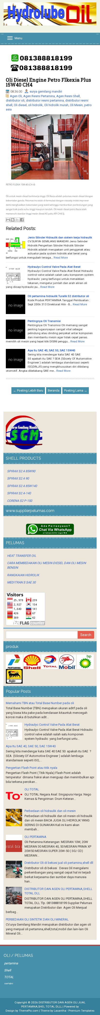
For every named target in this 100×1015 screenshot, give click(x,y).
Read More (61, 257)
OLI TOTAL (32, 789)
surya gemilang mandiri (46, 91)
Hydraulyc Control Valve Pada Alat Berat (54, 266)
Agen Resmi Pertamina (39, 96)
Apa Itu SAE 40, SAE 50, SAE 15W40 (51, 350)
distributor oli (15, 100)
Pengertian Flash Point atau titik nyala (31, 768)
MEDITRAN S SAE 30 (21, 582)
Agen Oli (16, 96)
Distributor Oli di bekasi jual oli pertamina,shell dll (59, 863)
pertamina (11, 963)
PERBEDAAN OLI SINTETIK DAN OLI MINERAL (37, 919)
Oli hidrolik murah (56, 105)
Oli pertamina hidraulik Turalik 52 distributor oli (58, 296)
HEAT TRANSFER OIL (21, 556)
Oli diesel (20, 105)
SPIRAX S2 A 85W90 (21, 471)
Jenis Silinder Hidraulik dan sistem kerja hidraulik (60, 237)
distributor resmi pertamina (45, 100)
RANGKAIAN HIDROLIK (23, 575)
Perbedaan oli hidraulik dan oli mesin (50, 811)
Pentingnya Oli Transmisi (44, 321)
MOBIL (9, 984)
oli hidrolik (35, 105)
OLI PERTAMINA (35, 837)
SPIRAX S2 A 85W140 (22, 486)
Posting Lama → (75, 390)
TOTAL (9, 977)
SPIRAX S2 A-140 (19, 493)
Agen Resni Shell (68, 96)
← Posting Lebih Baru (28, 390)
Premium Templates (81, 1010)
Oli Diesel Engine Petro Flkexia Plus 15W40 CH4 (48, 82)
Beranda (53, 390)
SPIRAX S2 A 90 (18, 478)
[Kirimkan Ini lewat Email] (8, 219)
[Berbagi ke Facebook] (21, 219)
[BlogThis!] (12, 219)
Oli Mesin (76, 105)
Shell (7, 970)
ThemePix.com (28, 1010)
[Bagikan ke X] (17, 219)
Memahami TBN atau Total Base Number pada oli (40, 703)
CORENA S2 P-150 (19, 501)
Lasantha (60, 1010)
